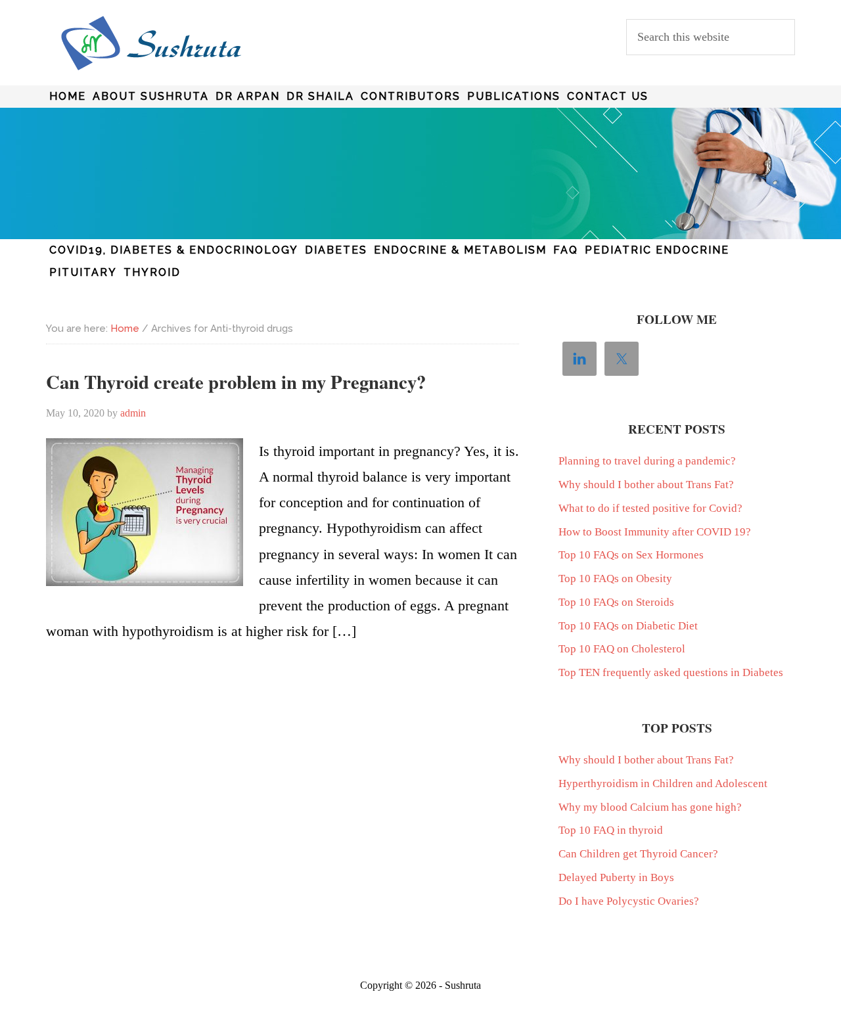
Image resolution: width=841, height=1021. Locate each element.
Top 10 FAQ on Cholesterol (621, 649)
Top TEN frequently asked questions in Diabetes (670, 672)
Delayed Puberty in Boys (616, 877)
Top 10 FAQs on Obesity (615, 578)
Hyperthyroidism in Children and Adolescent (662, 783)
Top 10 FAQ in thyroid (610, 830)
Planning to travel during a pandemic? (647, 461)
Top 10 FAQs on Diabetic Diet (628, 626)
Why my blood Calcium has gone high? (650, 807)
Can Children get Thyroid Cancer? (638, 854)
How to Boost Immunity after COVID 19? (654, 532)
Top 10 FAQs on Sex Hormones (631, 555)
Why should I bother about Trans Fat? (646, 484)
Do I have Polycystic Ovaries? (628, 901)
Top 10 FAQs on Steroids (616, 602)
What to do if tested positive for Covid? (650, 508)
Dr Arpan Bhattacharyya (151, 43)
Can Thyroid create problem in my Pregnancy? (236, 382)
